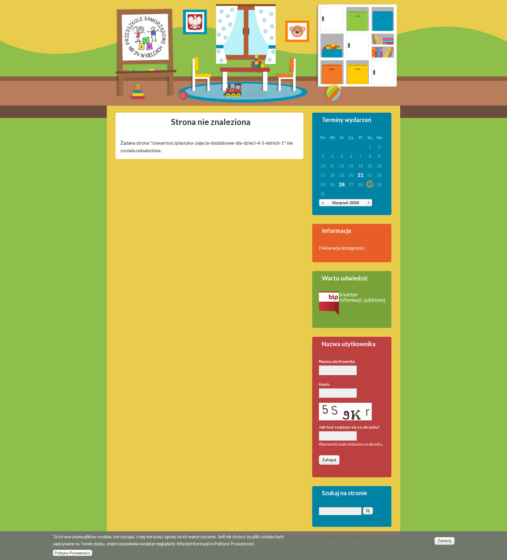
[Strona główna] (146, 94)
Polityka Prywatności (72, 553)
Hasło (325, 384)
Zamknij (444, 541)
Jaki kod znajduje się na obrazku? (350, 426)
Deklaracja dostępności (342, 248)
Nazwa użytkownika (338, 361)
